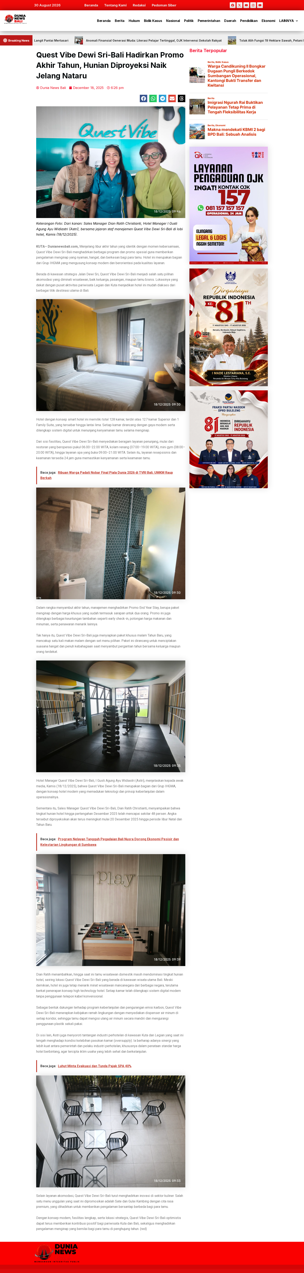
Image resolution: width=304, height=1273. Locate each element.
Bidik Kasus (153, 21)
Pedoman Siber (164, 5)
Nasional (173, 21)
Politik (189, 21)
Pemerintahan (209, 21)
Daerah (230, 21)
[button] (143, 98)
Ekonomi (268, 21)
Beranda (91, 5)
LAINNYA (286, 21)
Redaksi (139, 5)
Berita (119, 21)
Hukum (134, 21)
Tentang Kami (115, 5)
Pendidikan (248, 21)
